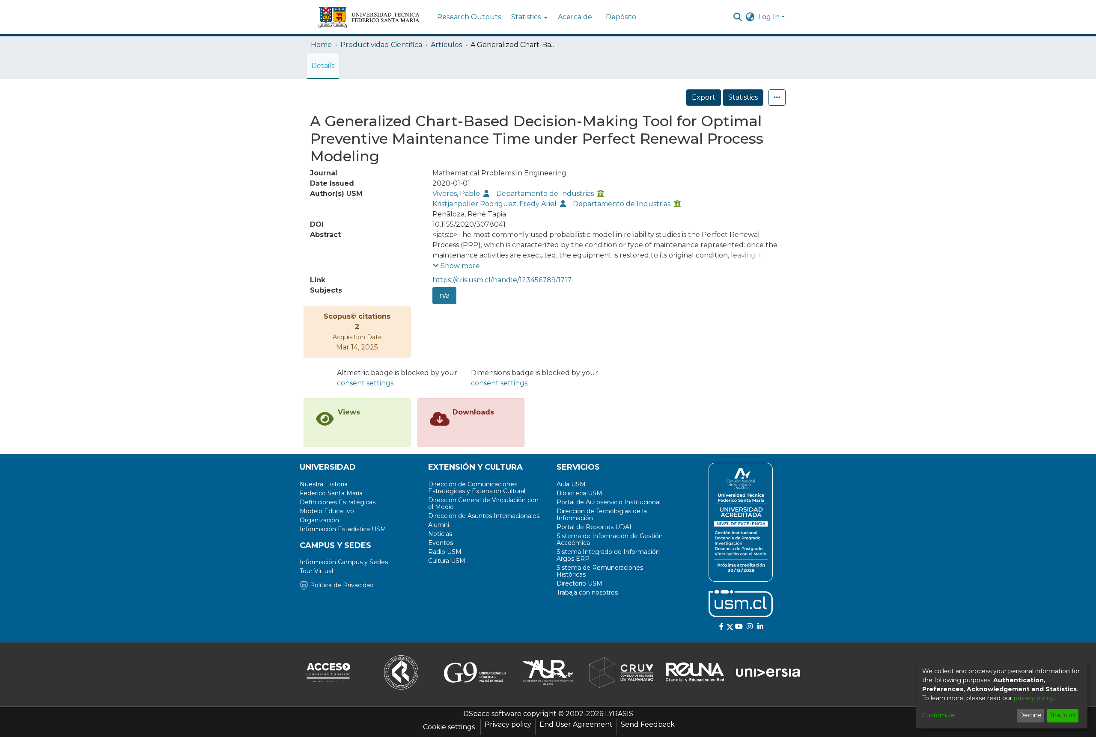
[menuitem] (528, 17)
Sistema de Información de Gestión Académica (610, 539)
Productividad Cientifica (381, 45)
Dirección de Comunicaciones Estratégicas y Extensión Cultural (476, 487)
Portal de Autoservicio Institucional (609, 502)
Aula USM (571, 484)
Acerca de (575, 17)
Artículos (446, 45)
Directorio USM (579, 583)
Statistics (743, 97)
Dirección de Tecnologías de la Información (602, 514)
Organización (319, 520)
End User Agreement (576, 724)
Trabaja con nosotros (587, 592)
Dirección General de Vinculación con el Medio (483, 503)
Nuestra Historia (324, 484)
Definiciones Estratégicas (337, 502)
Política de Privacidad (341, 585)
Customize (938, 715)
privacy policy (1034, 698)
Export (703, 97)
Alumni (438, 525)
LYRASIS (619, 714)
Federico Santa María (331, 493)
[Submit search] (738, 17)
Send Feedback (648, 724)
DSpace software (492, 714)
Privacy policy (508, 724)
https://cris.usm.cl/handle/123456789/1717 (502, 280)
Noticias (440, 534)
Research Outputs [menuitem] (469, 17)
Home (321, 45)
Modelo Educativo (327, 511)
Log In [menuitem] (769, 17)
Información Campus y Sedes (344, 562)
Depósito (621, 17)
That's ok (1062, 715)
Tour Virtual (316, 571)
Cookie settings (449, 727)
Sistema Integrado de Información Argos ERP (608, 555)
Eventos (440, 543)
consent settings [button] (365, 383)
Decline (1030, 715)
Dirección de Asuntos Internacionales (483, 516)
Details (322, 66)
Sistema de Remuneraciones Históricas (600, 571)
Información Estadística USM (343, 529)
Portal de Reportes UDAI (594, 527)
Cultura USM (446, 561)
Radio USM (445, 552)
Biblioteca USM (579, 493)
